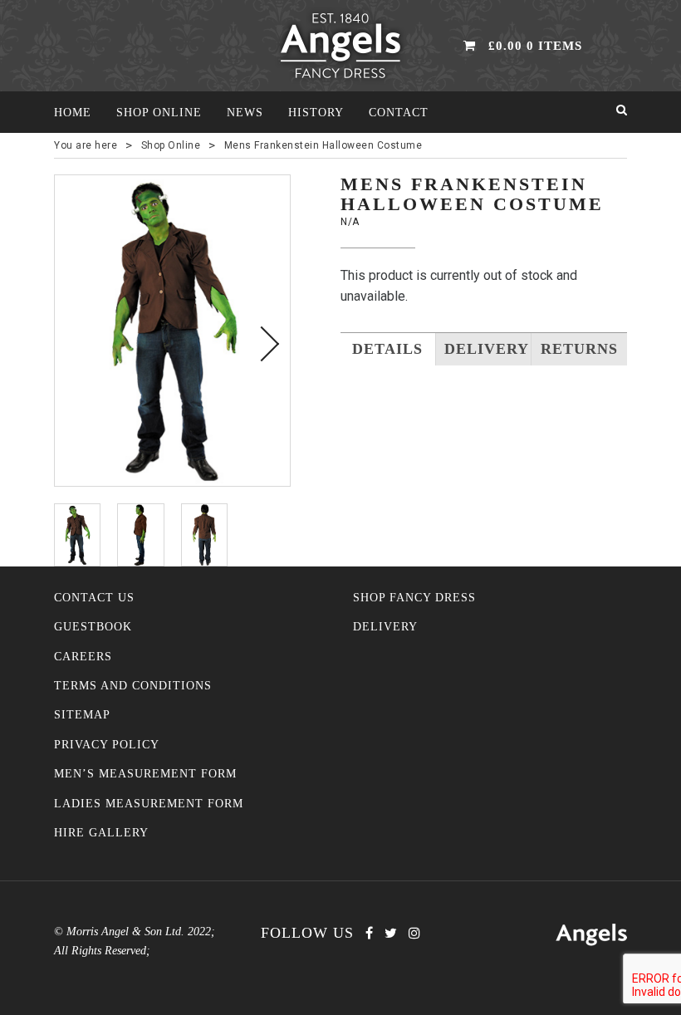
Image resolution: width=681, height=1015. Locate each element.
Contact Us (94, 597)
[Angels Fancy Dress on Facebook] (369, 933)
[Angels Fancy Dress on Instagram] (414, 933)
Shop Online (159, 112)
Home (72, 112)
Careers (83, 656)
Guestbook (93, 626)
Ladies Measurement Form (148, 803)
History (316, 112)
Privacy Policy (106, 744)
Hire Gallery (101, 832)
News (245, 112)
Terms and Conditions (133, 685)
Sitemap (82, 715)
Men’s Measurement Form (145, 773)
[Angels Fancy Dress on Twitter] (391, 933)
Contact (399, 112)
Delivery (385, 626)
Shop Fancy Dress (414, 597)
